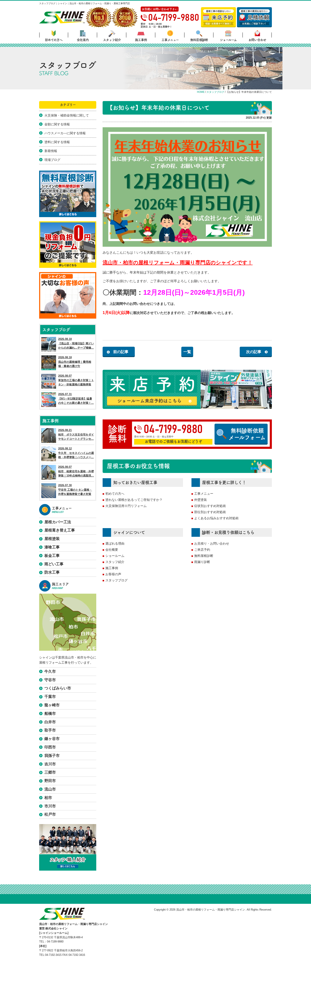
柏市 (48, 798)
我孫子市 (52, 755)
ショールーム (228, 39)
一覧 (187, 352)
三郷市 (50, 772)
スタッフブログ (116, 580)
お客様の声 (113, 574)
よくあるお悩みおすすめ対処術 (216, 518)
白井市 (50, 722)
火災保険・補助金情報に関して (66, 115)
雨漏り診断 (202, 562)
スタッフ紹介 (112, 39)
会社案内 (83, 39)
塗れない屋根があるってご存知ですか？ (133, 499)
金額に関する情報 (57, 124)
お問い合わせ (257, 39)
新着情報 (50, 151)
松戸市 (50, 814)
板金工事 (52, 555)
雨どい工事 (53, 564)
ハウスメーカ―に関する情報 (65, 133)
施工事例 (141, 39)
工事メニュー (170, 39)
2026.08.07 (76, 380)
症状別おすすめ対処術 (210, 506)
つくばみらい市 (57, 688)
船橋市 (50, 713)
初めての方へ (53, 39)
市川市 (50, 806)
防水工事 (52, 572)
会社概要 (111, 549)
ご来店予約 (202, 549)
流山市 (50, 789)
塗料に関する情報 (57, 142)
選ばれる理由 (114, 543)
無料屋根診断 (199, 39)
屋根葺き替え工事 (59, 530)
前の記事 (120, 352)
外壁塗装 (200, 499)
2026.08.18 (76, 343)
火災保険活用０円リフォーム (126, 506)
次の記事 (253, 352)
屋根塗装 (52, 539)
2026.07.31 (76, 399)
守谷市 (50, 680)
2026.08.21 (76, 435)
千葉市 (50, 696)
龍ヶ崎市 (52, 705)
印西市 (50, 747)
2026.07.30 (75, 490)
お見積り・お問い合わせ (211, 543)
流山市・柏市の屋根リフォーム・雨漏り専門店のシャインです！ (178, 262)
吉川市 (50, 764)
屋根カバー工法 (57, 522)
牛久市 (50, 671)
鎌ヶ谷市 (52, 739)
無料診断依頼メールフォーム (247, 434)
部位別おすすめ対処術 (210, 512)
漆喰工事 (52, 547)
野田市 (50, 781)
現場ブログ (52, 160)
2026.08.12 (76, 453)
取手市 (50, 730)
